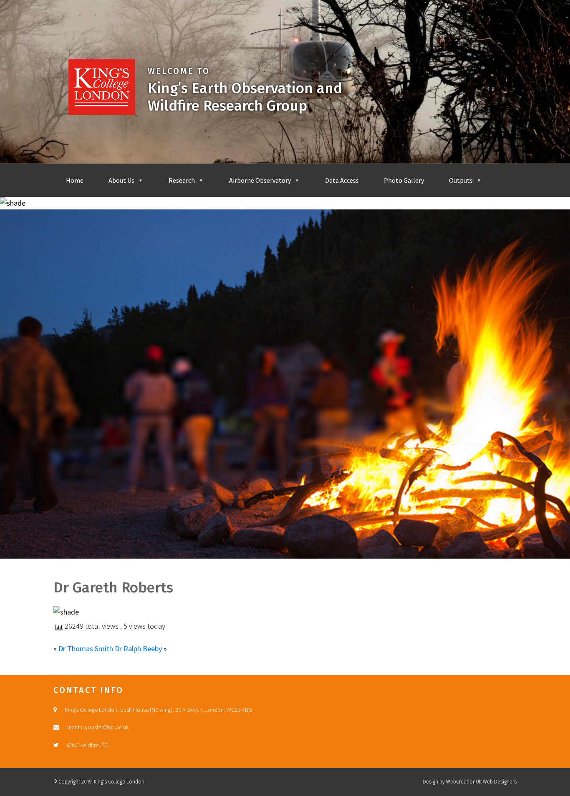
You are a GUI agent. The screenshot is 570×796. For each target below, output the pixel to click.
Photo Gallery (404, 180)
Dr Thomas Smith (85, 648)
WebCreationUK (464, 782)
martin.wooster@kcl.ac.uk (98, 727)
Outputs (461, 180)
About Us (121, 180)
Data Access (342, 180)
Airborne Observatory (260, 180)
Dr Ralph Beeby (138, 648)
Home (74, 180)
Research (182, 180)
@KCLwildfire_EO (87, 745)
